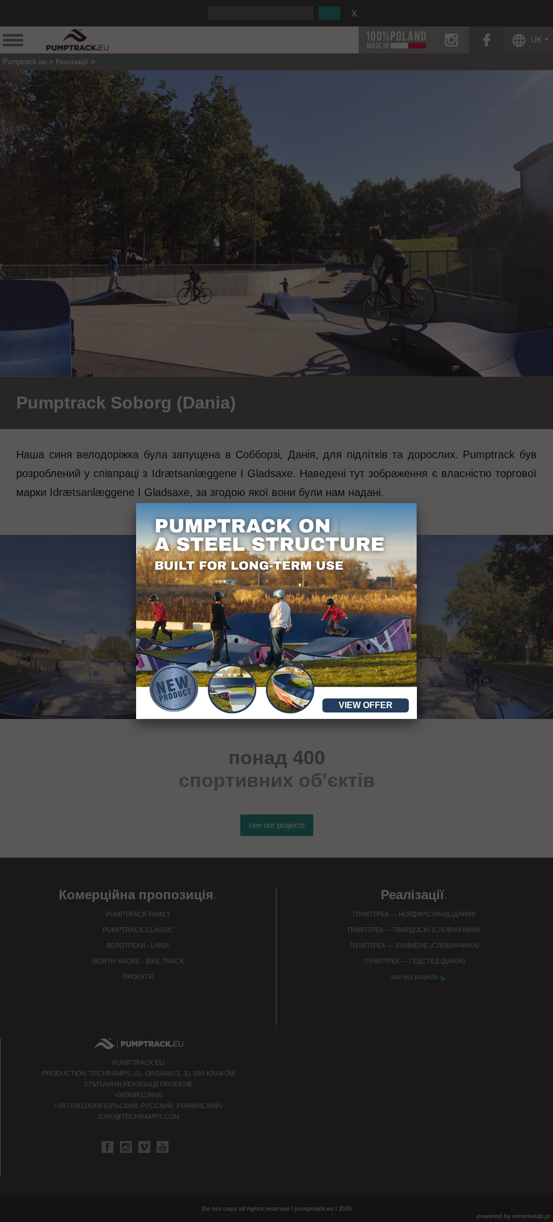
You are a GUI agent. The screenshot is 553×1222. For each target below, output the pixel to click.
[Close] (417, 503)
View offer (366, 705)
